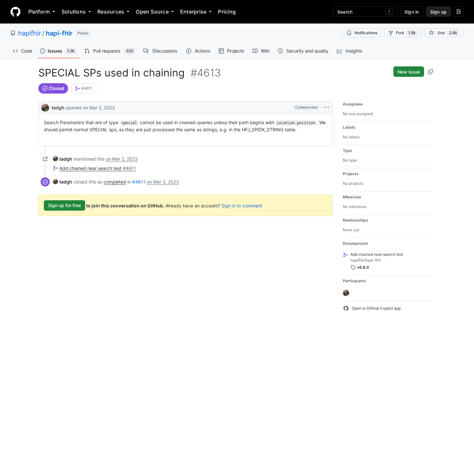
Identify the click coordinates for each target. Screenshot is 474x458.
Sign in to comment (242, 205)
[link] (84, 88)
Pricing (227, 11)
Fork (406, 32)
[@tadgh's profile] (45, 107)
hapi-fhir (59, 33)
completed (115, 181)
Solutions (74, 11)
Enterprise (193, 11)
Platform (39, 11)
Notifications (365, 32)
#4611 (138, 181)
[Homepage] (15, 11)
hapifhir (29, 33)
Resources (110, 11)
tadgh (58, 107)
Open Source (152, 11)
